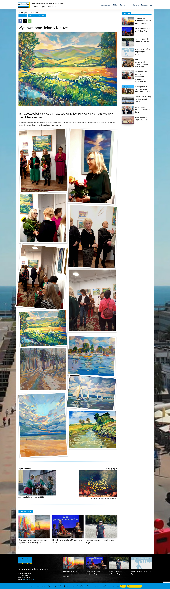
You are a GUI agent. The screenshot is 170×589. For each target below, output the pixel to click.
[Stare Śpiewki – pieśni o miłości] (128, 120)
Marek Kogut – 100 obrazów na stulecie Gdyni (142, 109)
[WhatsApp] (29, 21)
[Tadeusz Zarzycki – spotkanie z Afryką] (101, 526)
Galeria (31, 16)
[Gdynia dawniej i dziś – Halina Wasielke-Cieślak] (128, 100)
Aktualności (35, 12)
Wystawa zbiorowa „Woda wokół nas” (104, 498)
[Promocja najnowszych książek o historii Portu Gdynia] (128, 62)
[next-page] (23, 547)
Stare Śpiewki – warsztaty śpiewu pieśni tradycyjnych (142, 88)
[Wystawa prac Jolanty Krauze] (43, 160)
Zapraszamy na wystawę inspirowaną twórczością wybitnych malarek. (142, 77)
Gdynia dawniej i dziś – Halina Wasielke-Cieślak (143, 99)
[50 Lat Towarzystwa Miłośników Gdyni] (68, 526)
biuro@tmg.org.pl (28, 579)
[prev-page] (19, 547)
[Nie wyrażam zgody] (168, 586)
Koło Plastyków (40, 16)
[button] (151, 5)
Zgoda (123, 586)
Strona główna (23, 12)
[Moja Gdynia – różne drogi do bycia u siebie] (128, 52)
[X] (25, 21)
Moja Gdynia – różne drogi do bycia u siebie (143, 51)
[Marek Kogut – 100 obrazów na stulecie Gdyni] (128, 110)
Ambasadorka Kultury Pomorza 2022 (31, 497)
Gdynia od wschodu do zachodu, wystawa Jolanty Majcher (33, 541)
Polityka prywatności (134, 586)
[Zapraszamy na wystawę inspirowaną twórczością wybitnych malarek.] (128, 75)
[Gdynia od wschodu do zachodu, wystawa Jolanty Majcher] (34, 526)
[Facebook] (20, 21)
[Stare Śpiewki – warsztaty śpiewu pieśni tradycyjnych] (128, 89)
